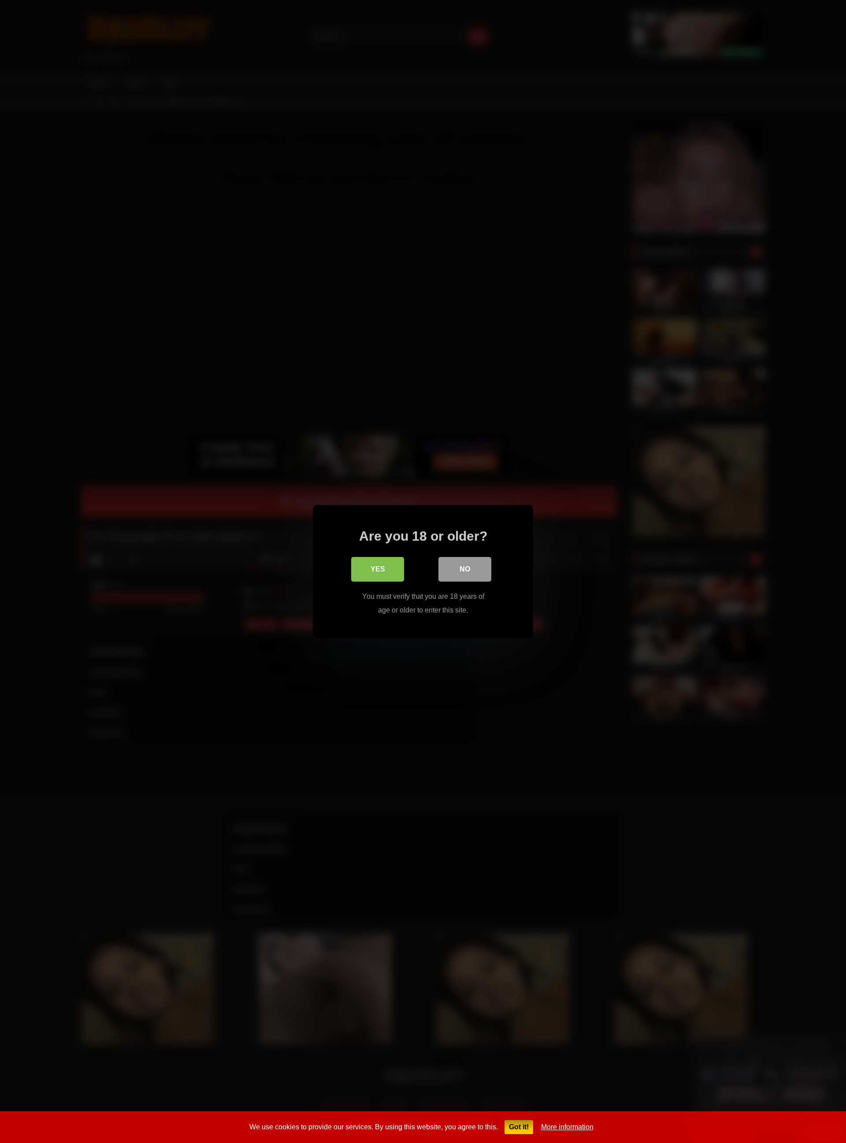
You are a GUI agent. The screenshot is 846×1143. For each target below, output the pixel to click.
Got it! (519, 1127)
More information (567, 1127)
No (465, 569)
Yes (378, 569)
